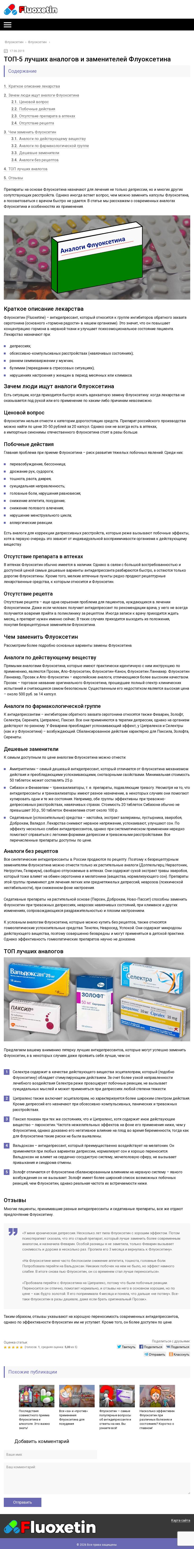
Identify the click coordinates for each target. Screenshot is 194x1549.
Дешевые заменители (35, 153)
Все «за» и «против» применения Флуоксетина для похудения (73, 1417)
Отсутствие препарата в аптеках (43, 116)
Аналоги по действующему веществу (48, 138)
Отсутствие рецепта (32, 123)
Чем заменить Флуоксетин (30, 132)
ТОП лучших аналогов (26, 169)
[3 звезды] (14, 1347)
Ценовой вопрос (30, 102)
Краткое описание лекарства (32, 86)
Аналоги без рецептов (35, 160)
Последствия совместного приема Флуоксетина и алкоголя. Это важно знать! (34, 1419)
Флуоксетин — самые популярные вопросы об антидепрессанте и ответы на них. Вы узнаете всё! (115, 1419)
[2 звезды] (10, 1347)
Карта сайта (180, 1520)
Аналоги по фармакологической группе (50, 146)
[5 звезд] (22, 1347)
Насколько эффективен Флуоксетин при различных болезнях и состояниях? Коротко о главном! (157, 1419)
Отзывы (13, 178)
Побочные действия (33, 109)
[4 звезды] (18, 1347)
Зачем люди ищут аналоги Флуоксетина (41, 95)
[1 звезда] (6, 1347)
